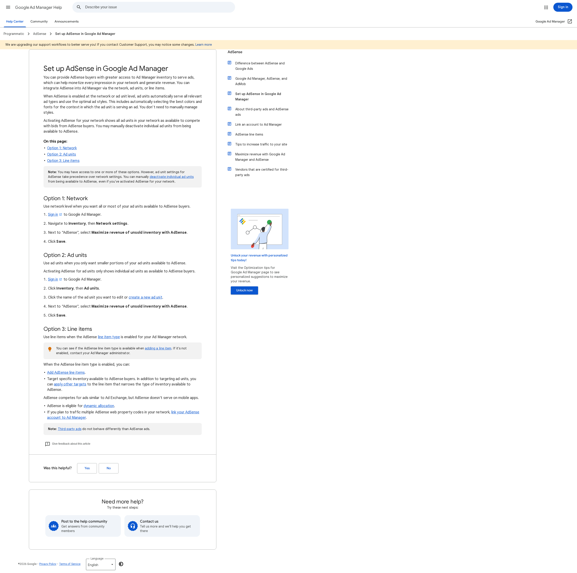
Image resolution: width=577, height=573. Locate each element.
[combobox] (160, 7)
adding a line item (158, 348)
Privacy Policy (47, 564)
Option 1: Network (62, 148)
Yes (87, 468)
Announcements (67, 21)
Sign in (53, 214)
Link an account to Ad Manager (258, 124)
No (109, 468)
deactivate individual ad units (172, 177)
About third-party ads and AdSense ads (261, 112)
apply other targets (70, 384)
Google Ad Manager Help (38, 7)
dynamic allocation (99, 406)
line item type (109, 337)
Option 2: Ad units (61, 154)
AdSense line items (249, 134)
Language (97, 558)
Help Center (15, 21)
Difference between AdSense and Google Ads (260, 66)
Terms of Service (69, 564)
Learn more (203, 45)
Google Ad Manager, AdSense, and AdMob (261, 81)
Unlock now (244, 290)
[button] (8, 7)
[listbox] (101, 564)
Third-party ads (69, 429)
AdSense (235, 52)
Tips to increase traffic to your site (261, 144)
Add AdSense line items (66, 372)
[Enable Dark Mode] (121, 564)
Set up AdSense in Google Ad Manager (258, 96)
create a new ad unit (145, 297)
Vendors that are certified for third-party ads (261, 172)
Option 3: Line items (63, 161)
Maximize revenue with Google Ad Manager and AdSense (260, 157)
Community (39, 21)
